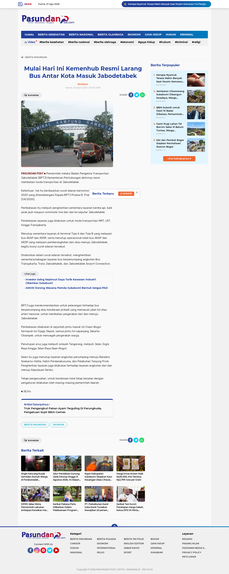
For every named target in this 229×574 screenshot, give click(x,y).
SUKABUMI (157, 552)
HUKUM (171, 34)
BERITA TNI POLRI (134, 539)
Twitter (51, 554)
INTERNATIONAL (106, 548)
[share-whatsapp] (142, 94)
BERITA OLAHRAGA (110, 34)
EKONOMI (134, 34)
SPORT (127, 552)
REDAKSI (187, 539)
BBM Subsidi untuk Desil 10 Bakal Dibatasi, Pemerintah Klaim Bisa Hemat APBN (169, 111)
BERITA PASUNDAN (35, 424)
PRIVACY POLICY (191, 552)
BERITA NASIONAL (81, 34)
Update (127, 193)
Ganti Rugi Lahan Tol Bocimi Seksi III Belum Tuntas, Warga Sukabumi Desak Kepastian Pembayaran (170, 127)
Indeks (29, 34)
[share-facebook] (130, 94)
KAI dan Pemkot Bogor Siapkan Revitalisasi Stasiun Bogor (170, 143)
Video (31, 42)
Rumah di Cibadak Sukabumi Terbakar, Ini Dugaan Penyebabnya (163, 4)
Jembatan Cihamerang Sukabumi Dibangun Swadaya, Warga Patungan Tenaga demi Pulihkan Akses (170, 94)
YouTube (58, 554)
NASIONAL (76, 552)
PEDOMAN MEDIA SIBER (195, 548)
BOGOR (155, 539)
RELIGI (197, 42)
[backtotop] (114, 527)
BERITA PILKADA (106, 539)
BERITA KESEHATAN (51, 34)
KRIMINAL (186, 34)
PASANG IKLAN (190, 543)
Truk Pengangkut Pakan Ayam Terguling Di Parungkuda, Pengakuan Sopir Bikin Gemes (63, 410)
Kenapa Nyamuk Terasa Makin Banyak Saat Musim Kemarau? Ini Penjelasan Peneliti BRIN (170, 78)
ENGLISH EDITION (134, 543)
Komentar (33, 95)
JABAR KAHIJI (131, 548)
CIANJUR (75, 543)
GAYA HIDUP (153, 34)
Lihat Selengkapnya (178, 158)
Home (28, 4)
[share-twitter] (136, 94)
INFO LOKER (189, 556)
